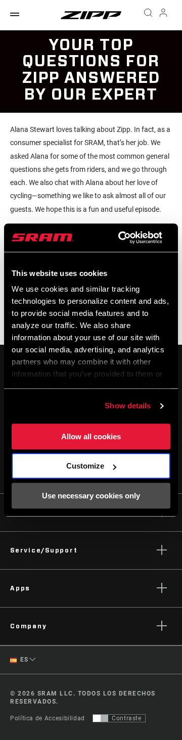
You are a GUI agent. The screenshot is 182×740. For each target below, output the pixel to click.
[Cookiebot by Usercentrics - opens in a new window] (121, 237)
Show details (128, 405)
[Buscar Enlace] (148, 15)
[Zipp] (91, 15)
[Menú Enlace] (14, 15)
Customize (85, 465)
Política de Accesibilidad (47, 718)
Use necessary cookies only (91, 495)
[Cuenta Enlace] (163, 15)
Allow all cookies (91, 436)
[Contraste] (100, 718)
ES (23, 659)
